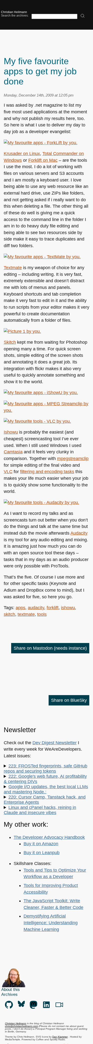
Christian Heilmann (14, 12)
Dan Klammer (60, 1036)
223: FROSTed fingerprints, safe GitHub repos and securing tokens (45, 768)
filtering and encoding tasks (47, 471)
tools (42, 614)
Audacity (79, 533)
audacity (36, 607)
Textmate (13, 267)
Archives (9, 994)
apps (20, 607)
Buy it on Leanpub (42, 852)
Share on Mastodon (50, 648)
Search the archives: (15, 15)
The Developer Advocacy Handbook (49, 837)
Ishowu (11, 432)
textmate (26, 614)
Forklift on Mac (43, 160)
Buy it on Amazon (41, 843)
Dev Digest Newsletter (54, 742)
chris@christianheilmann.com (21, 1026)
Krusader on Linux (22, 153)
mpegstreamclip (73, 458)
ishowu (68, 607)
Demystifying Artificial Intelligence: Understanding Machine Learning (51, 923)
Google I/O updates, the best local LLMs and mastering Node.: (46, 789)
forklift (53, 607)
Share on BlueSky (69, 700)
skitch (9, 614)
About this (10, 989)
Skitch (10, 342)
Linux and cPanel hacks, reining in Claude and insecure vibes (40, 810)
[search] (83, 16)
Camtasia (13, 451)
